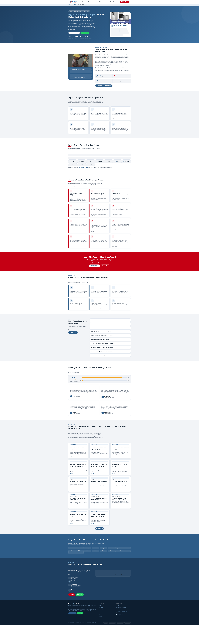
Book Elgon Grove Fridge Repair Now (104, 85)
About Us (101, 607)
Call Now (72, 594)
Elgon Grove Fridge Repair (92, 622)
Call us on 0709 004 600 (83, 167)
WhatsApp (80, 594)
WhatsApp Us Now (105, 265)
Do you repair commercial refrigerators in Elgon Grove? (102, 347)
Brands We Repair (102, 610)
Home (70, 4)
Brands (93, 1)
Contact (114, 1)
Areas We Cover (74, 4)
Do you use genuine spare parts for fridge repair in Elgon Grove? (104, 351)
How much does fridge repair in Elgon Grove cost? (101, 324)
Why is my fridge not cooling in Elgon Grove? (100, 339)
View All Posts (99, 528)
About (83, 1)
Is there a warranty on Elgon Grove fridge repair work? (102, 335)
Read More (71, 456)
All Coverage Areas (119, 609)
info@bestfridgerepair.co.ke (121, 607)
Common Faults (98, 1)
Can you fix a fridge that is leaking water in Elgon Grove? (102, 343)
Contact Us (118, 605)
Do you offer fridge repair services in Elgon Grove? (101, 320)
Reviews (107, 1)
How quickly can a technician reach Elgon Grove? (100, 327)
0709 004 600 (125, 1)
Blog (111, 1)
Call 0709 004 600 (95, 265)
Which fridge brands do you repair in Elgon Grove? (101, 331)
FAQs (103, 1)
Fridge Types (88, 1)
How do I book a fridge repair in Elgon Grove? (100, 355)
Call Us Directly (74, 332)
